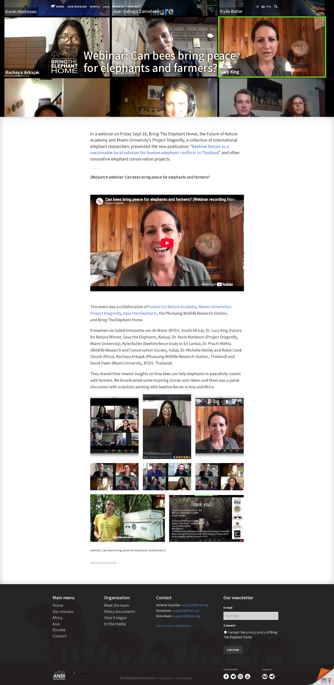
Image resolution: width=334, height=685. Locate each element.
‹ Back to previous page (103, 562)
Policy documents (119, 611)
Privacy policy (165, 678)
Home (60, 6)
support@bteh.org (194, 605)
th (269, 6)
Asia (106, 6)
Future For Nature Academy (172, 306)
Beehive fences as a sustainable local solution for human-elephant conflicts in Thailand (159, 149)
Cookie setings (184, 678)
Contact (134, 6)
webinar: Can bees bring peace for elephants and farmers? (128, 550)
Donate (118, 6)
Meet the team (116, 605)
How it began (115, 617)
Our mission (77, 6)
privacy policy (255, 632)
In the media (115, 623)
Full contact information (173, 625)
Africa (95, 6)
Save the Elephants (140, 313)
